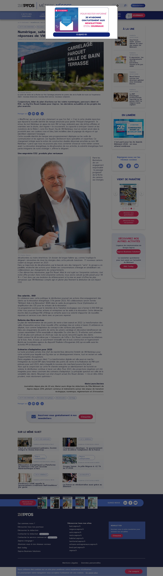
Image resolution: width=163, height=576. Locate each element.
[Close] (117, 5)
